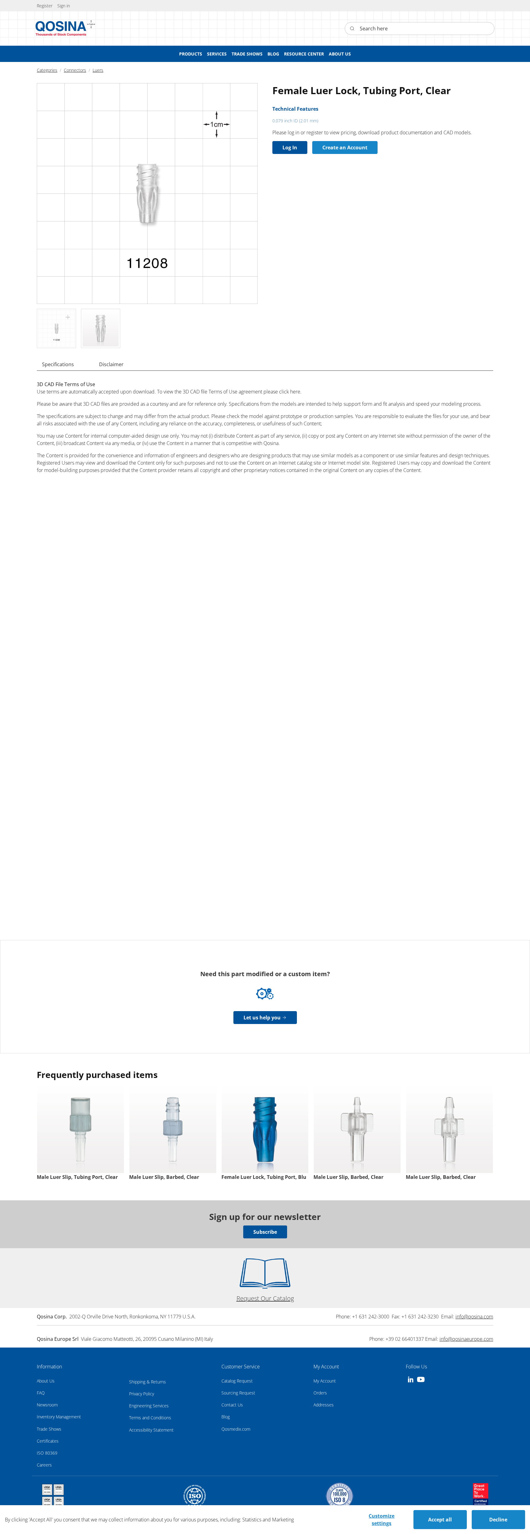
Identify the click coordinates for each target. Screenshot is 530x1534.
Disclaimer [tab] (111, 364)
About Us (46, 1381)
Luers (98, 70)
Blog (225, 1417)
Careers (44, 1465)
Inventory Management (59, 1417)
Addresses (323, 1405)
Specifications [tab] (58, 364)
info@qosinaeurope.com (466, 1339)
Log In (289, 147)
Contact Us (232, 1405)
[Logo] (61, 28)
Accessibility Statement (151, 1430)
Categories (47, 70)
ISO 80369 (47, 1453)
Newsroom (47, 1405)
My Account (324, 1381)
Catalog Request (237, 1381)
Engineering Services (149, 1406)
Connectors (75, 70)
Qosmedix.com (235, 1429)
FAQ (41, 1393)
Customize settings (381, 1520)
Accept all (440, 1519)
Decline (498, 1519)
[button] (63, 5)
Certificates (48, 1441)
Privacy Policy (141, 1394)
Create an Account (344, 147)
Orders (320, 1393)
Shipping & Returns (147, 1382)
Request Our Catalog (265, 1298)
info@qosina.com (474, 1316)
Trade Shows (49, 1429)
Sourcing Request (238, 1393)
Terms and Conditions (150, 1418)
